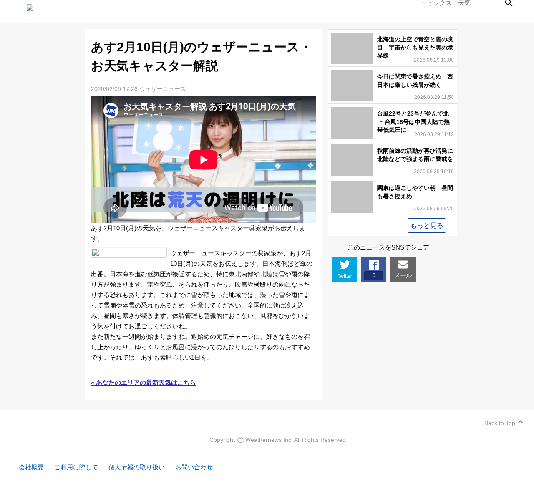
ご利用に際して (76, 467)
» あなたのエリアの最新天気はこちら (143, 382)
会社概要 (31, 467)
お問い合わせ (194, 467)
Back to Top (499, 423)
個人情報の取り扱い (136, 467)
